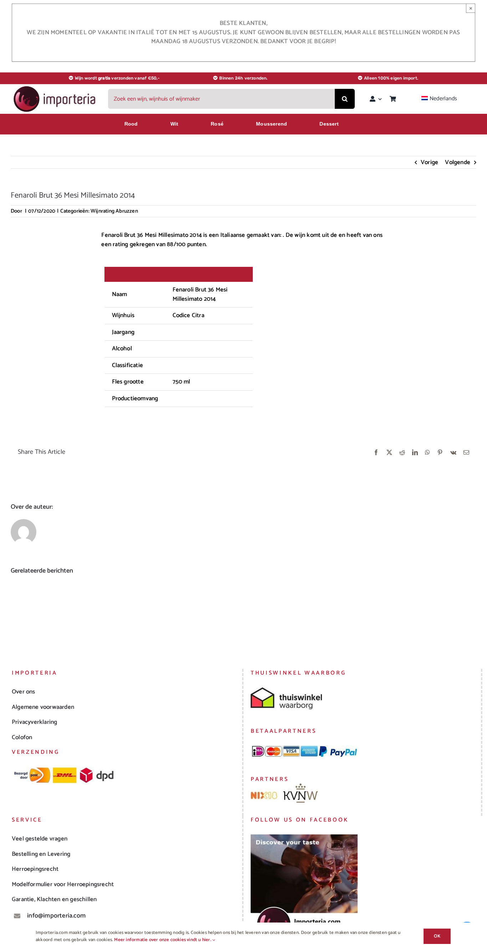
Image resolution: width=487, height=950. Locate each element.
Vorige (429, 162)
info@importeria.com (56, 915)
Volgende (457, 162)
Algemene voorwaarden (43, 707)
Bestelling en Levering (41, 854)
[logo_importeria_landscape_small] (55, 88)
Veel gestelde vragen (39, 839)
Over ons (23, 692)
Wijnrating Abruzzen (114, 211)
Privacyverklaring (34, 722)
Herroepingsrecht (35, 869)
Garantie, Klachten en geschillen (54, 899)
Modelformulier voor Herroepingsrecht (63, 884)
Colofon (22, 737)
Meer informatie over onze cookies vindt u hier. (163, 940)
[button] (16, 612)
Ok (437, 936)
